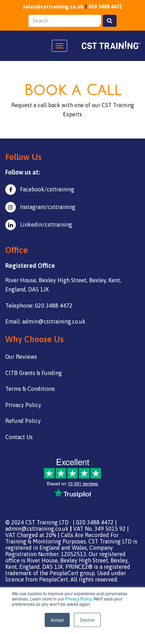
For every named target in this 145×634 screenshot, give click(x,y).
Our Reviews (21, 356)
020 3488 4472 (105, 7)
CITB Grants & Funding (33, 373)
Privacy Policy (78, 599)
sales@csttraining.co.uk (53, 7)
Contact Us (19, 437)
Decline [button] (87, 620)
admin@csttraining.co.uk (37, 528)
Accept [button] (57, 620)
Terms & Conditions (30, 389)
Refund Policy (23, 421)
